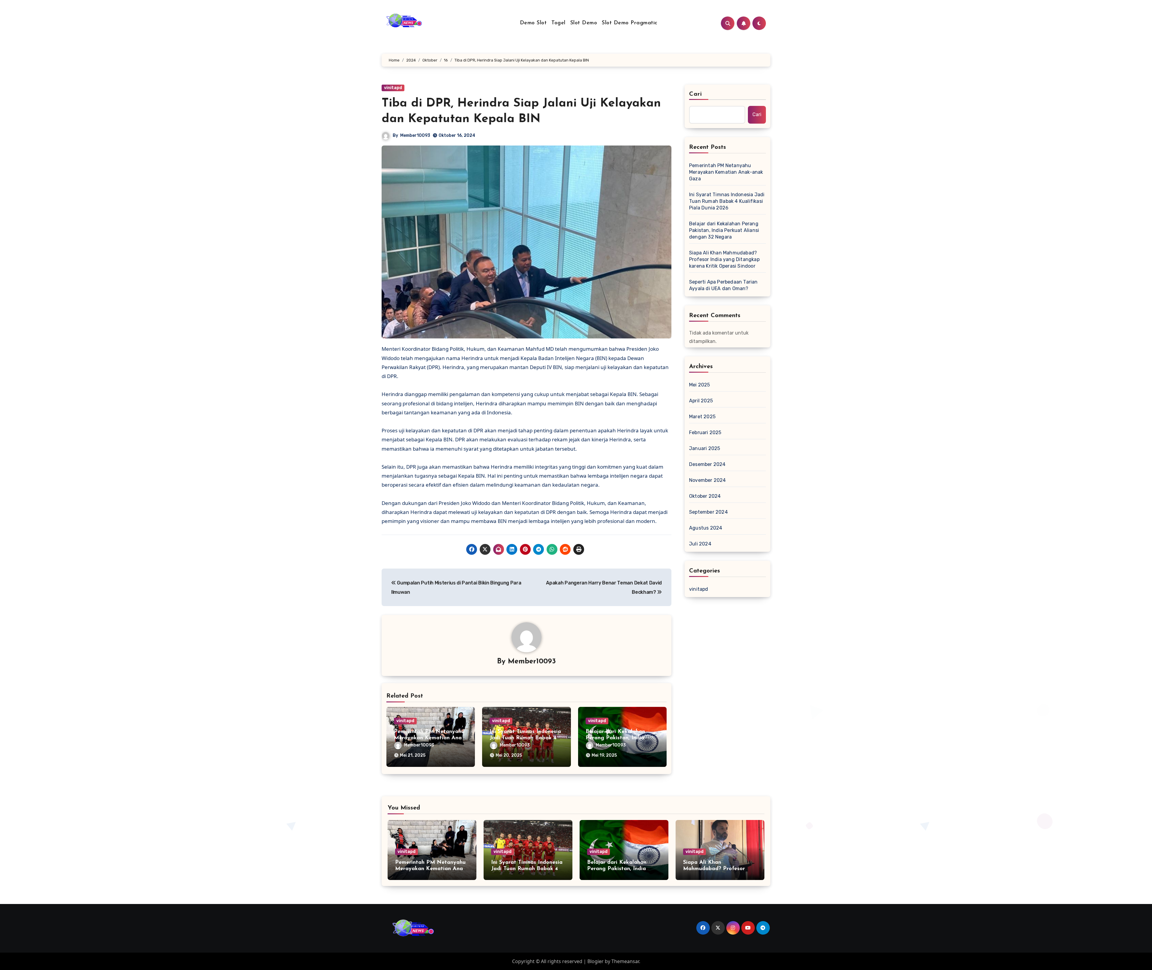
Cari (695, 94)
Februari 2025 (705, 432)
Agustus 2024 (705, 528)
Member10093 (415, 135)
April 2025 (701, 401)
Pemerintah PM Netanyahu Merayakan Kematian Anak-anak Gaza (430, 738)
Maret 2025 (702, 416)
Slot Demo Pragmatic (630, 23)
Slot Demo (583, 23)
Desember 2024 (707, 464)
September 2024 (708, 512)
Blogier (595, 961)
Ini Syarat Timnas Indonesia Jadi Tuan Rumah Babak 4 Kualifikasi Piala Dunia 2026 (726, 201)
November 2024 (707, 480)
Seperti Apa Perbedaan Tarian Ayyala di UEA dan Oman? (723, 285)
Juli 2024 (700, 544)
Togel (558, 23)
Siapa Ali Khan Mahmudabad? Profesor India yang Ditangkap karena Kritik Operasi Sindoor (724, 259)
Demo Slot (533, 23)
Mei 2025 (699, 385)
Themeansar (625, 961)
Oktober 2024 (705, 496)
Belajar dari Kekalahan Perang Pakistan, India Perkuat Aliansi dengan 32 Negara (724, 230)
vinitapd (393, 87)
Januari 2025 (704, 448)
